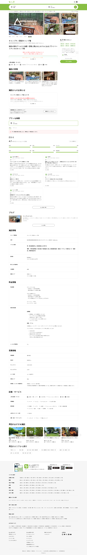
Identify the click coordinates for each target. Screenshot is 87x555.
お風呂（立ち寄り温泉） (58, 507)
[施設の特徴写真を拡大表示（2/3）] (33, 76)
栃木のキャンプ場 (30, 11)
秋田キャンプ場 (47, 477)
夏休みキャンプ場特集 (41, 518)
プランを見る (69, 61)
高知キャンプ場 (71, 490)
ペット (12, 509)
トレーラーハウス (46, 500)
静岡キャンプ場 (28, 485)
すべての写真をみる (70, 32)
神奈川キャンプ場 (29, 480)
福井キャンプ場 (53, 482)
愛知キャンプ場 (34, 485)
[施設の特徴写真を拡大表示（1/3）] (17, 76)
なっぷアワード (29, 540)
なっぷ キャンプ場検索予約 (13, 11)
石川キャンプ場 (47, 482)
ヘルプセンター (47, 534)
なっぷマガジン (29, 538)
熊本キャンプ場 (41, 492)
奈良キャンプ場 (47, 487)
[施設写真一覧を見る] (26, 24)
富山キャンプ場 (41, 482)
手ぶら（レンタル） (37, 507)
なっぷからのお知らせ (12, 540)
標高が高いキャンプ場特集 (50, 518)
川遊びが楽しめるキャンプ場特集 (61, 518)
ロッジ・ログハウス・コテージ (14, 500)
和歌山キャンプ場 (53, 487)
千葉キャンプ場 (41, 480)
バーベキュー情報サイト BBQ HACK (64, 526)
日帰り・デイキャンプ (12, 507)
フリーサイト (39, 500)
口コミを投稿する (73, 141)
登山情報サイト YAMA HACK (27, 526)
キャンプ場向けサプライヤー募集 (32, 546)
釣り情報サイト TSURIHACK (39, 526)
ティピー (51, 500)
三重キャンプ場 (41, 485)
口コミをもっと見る (68, 58)
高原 (30, 507)
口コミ (21, 36)
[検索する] (75, 7)
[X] (66, 534)
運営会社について (12, 534)
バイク (45, 507)
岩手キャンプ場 (35, 477)
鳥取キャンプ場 (34, 490)
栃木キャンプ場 (53, 480)
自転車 (76, 507)
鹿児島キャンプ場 (59, 492)
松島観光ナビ (40, 527)
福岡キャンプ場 (22, 492)
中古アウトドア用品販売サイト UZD (15, 527)
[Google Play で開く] (69, 468)
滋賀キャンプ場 (41, 487)
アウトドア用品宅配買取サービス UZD (29, 527)
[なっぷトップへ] (12, 2)
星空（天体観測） (66, 507)
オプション (15, 127)
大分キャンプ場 (47, 492)
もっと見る (32, 103)
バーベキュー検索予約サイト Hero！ (50, 527)
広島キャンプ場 (28, 490)
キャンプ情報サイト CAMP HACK (15, 526)
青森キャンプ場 (29, 477)
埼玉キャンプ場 (35, 480)
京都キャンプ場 (34, 487)
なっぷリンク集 (11, 538)
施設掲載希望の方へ (30, 544)
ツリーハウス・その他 (59, 500)
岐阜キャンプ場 (22, 485)
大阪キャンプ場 (22, 487)
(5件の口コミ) (41, 43)
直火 (9, 509)
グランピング (66, 500)
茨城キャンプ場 (47, 480)
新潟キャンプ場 (34, 482)
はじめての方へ (11, 536)
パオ (54, 500)
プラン (13, 36)
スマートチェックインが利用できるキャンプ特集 (17, 518)
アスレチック (72, 507)
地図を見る (55, 240)
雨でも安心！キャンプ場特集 (31, 518)
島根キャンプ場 (41, 490)
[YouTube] (70, 534)
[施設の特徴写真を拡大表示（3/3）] (50, 76)
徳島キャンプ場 (59, 490)
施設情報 (30, 36)
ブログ (25, 36)
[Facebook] (68, 534)
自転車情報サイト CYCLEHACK (50, 526)
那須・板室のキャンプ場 (39, 11)
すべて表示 (12, 169)
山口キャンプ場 (47, 490)
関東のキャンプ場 (23, 11)
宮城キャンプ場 (41, 477)
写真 (17, 36)
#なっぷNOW (29, 536)
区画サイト (35, 500)
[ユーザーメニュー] (75, 2)
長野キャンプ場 (28, 482)
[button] (26, 162)
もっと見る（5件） (43, 207)
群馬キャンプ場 (60, 480)
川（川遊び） (19, 507)
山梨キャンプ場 (22, 482)
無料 (32, 507)
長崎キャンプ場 (34, 492)
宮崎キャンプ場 (53, 492)
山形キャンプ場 (53, 477)
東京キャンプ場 (22, 480)
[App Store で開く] (56, 468)
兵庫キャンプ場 (28, 487)
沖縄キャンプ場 (66, 492)
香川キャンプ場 (53, 490)
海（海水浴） (25, 507)
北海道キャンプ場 (23, 477)
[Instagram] (62, 534)
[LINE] (64, 534)
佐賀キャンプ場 (28, 492)
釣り (42, 507)
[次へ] (77, 52)
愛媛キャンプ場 (65, 490)
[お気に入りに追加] (24, 428)
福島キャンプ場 (60, 477)
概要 (10, 36)
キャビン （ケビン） (28, 500)
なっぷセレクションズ (30, 534)
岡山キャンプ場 (22, 490)
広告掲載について (30, 542)
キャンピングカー (50, 507)
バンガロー (22, 500)
